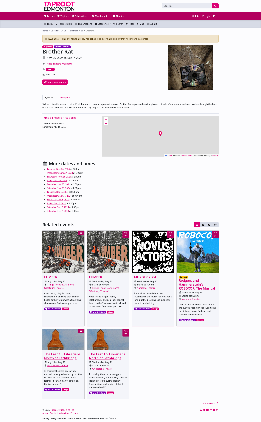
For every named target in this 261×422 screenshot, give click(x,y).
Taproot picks (65, 23)
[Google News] (201, 409)
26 (82, 30)
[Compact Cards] (203, 224)
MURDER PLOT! (145, 277)
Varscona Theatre (146, 287)
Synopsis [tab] (49, 97)
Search (119, 23)
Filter (131, 23)
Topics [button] (64, 16)
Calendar (54, 30)
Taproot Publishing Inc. (62, 409)
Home (45, 30)
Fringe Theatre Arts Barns (59, 63)
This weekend (84, 23)
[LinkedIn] (204, 409)
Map (141, 23)
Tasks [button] (49, 16)
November (73, 30)
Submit (153, 23)
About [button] (118, 16)
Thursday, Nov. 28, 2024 (59, 176)
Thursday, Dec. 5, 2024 (58, 199)
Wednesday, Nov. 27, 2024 (60, 172)
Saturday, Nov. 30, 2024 (58, 184)
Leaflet (169, 155)
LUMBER (50, 277)
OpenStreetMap (188, 155)
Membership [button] (101, 16)
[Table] (209, 224)
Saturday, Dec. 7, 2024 (58, 207)
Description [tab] (64, 97)
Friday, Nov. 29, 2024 (57, 180)
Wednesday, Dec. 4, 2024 (59, 195)
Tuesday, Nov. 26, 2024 (58, 169)
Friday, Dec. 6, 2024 (56, 203)
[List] (215, 224)
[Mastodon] (210, 409)
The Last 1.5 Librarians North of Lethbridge (62, 356)
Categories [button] (103, 23)
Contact (54, 413)
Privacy (74, 413)
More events (209, 403)
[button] (215, 16)
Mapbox (215, 155)
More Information (56, 82)
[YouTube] (207, 409)
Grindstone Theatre (57, 365)
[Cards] (197, 224)
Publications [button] (81, 16)
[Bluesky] (214, 409)
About (45, 413)
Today (49, 23)
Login (207, 16)
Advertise (64, 413)
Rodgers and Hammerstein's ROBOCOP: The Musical (197, 284)
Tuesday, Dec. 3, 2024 (57, 191)
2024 (63, 30)
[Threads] (217, 409)
